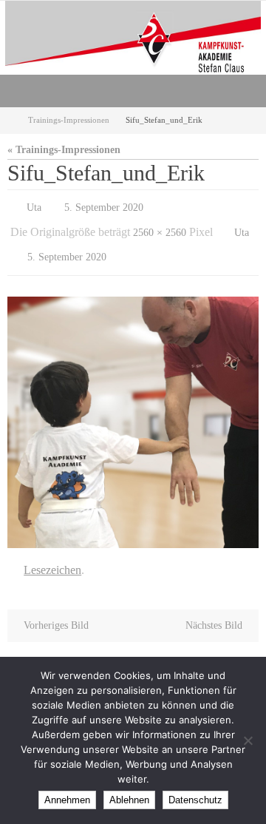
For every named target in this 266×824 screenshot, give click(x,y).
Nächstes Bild (213, 611)
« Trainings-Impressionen (63, 149)
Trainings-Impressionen (68, 119)
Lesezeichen (52, 558)
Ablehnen (129, 800)
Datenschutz (195, 800)
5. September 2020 (103, 206)
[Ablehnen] (247, 740)
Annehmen (67, 800)
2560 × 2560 (159, 227)
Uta (34, 206)
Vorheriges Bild (56, 611)
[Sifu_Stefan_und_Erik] (133, 412)
